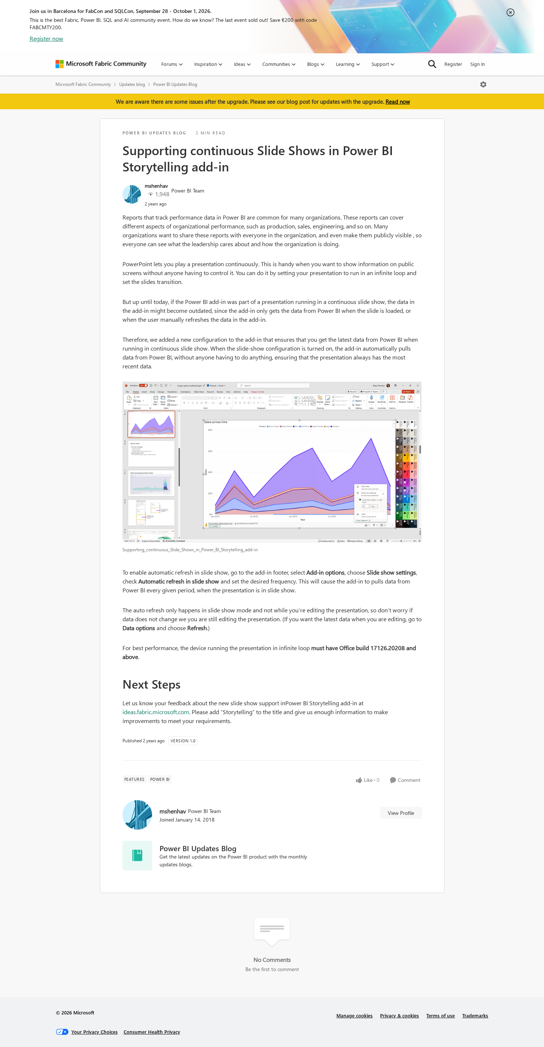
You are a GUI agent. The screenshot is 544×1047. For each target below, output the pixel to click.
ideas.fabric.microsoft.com (155, 712)
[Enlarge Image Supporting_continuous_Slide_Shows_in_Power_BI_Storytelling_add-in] (272, 462)
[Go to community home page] (101, 64)
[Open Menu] (483, 84)
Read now (398, 101)
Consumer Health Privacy (152, 1031)
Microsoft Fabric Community (83, 84)
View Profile (401, 812)
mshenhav (156, 185)
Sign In (477, 64)
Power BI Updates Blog (175, 84)
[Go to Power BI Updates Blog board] (137, 855)
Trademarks (475, 1015)
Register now (46, 38)
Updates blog (132, 84)
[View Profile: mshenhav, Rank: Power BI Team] (131, 194)
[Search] (432, 64)
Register (453, 64)
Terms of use (440, 1015)
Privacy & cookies (399, 1015)
